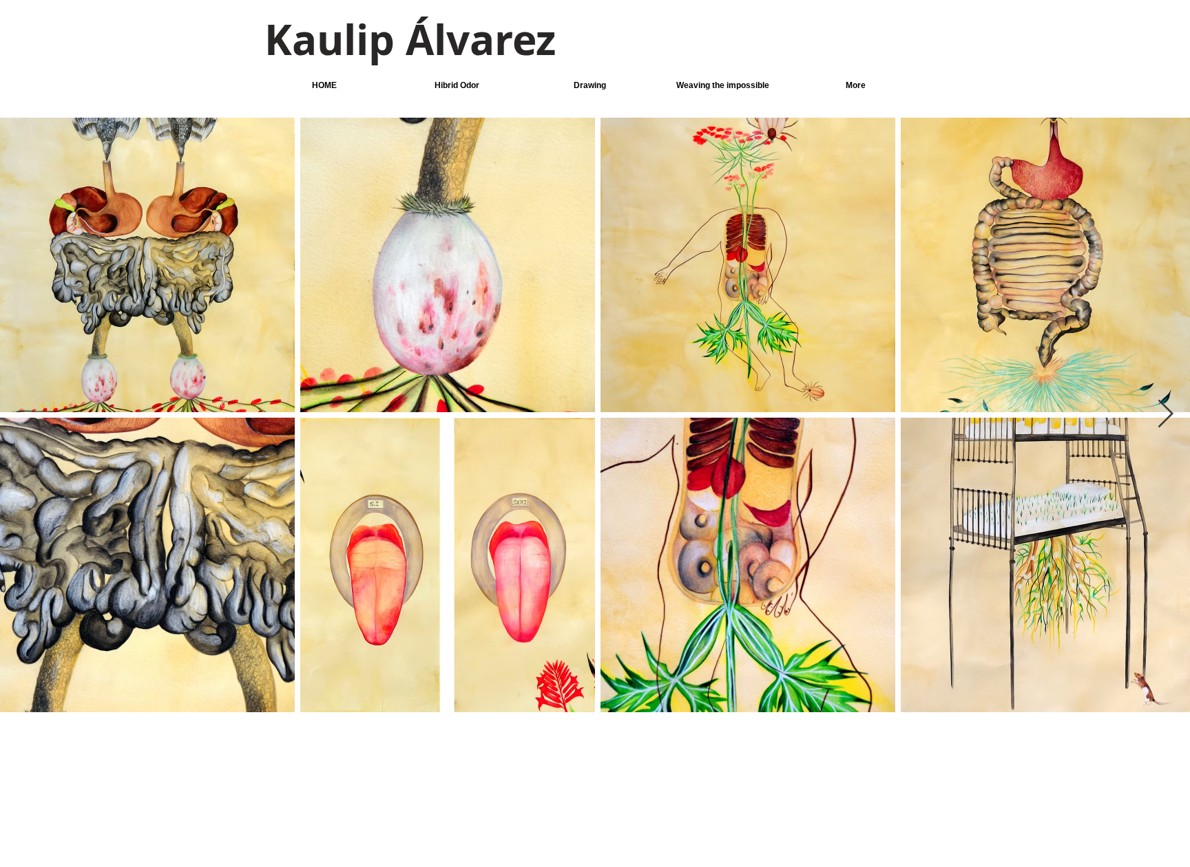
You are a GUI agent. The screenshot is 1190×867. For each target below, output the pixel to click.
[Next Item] (1165, 415)
